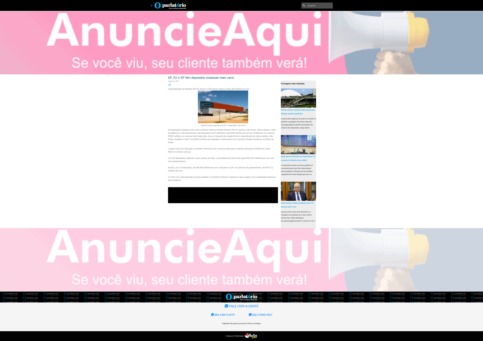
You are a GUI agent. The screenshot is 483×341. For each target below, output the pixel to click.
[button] (169, 85)
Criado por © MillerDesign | (235, 336)
